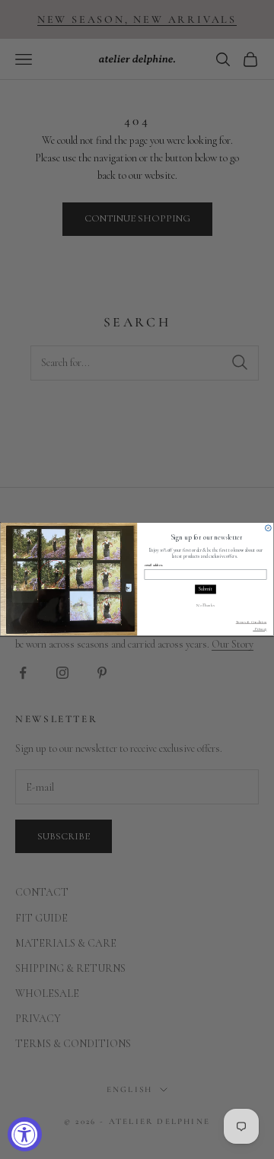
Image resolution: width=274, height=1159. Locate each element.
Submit (205, 590)
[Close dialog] (268, 528)
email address (154, 565)
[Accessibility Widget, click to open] (25, 1134)
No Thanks (205, 605)
